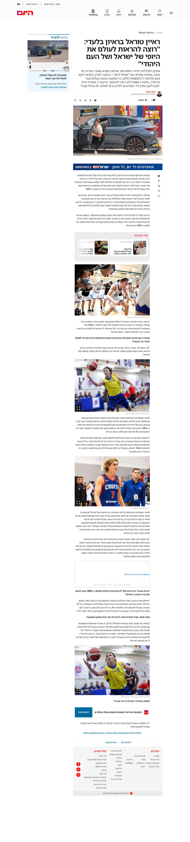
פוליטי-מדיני (116, 779)
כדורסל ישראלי (146, 33)
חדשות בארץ (116, 751)
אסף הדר (130, 242)
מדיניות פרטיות (100, 781)
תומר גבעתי (150, 92)
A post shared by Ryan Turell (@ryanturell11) (112, 584)
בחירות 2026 (101, 767)
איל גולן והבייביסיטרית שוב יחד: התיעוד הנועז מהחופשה (124, 252)
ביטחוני (118, 761)
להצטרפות (83, 712)
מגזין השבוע (154, 767)
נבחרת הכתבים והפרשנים (95, 777)
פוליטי (119, 758)
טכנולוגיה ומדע (152, 763)
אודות (103, 770)
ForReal (93, 14)
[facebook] (90, 100)
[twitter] (80, 100)
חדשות (146, 14)
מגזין (106, 14)
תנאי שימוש (101, 788)
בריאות (119, 769)
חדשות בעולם (116, 754)
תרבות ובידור (139, 756)
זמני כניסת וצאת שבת (96, 760)
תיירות (130, 760)
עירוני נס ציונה (111, 742)
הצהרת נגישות (100, 784)
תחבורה (118, 776)
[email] (95, 100)
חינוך (119, 765)
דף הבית (102, 756)
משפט (119, 772)
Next (67, 62)
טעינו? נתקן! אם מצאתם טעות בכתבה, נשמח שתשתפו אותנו (112, 733)
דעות (143, 767)
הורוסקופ (141, 763)
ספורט (159, 33)
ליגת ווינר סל (126, 742)
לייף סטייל (154, 760)
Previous (30, 62)
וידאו (118, 14)
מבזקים (132, 14)
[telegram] (85, 100)
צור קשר (102, 774)
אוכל (143, 760)
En (18, 4)
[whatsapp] (75, 100)
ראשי (159, 14)
